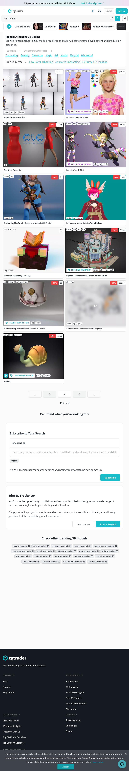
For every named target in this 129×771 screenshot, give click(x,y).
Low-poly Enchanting (41, 61)
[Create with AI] (93, 11)
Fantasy (25, 55)
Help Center (9, 692)
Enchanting (12, 55)
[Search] (117, 18)
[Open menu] (4, 11)
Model (64, 55)
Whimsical (87, 55)
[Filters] (125, 18)
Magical (74, 55)
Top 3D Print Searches (14, 742)
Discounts (71, 709)
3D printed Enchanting (94, 61)
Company (7, 675)
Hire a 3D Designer (75, 692)
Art (56, 55)
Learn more (97, 761)
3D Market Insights (12, 726)
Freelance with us (11, 731)
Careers (6, 686)
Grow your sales (11, 720)
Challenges (71, 725)
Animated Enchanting (67, 61)
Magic (49, 55)
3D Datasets (72, 686)
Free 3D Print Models (76, 703)
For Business (72, 681)
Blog (5, 681)
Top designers (73, 720)
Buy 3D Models (73, 675)
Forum (69, 731)
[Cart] (99, 11)
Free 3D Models (73, 698)
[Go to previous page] (49, 394)
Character (37, 55)
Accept (65, 766)
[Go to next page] (79, 394)
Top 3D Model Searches (14, 737)
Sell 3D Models (10, 714)
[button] (111, 18)
